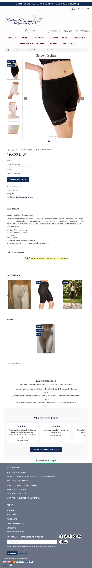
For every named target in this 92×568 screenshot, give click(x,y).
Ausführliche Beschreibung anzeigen (20, 197)
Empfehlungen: (13, 275)
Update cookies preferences (15, 531)
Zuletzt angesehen (15, 363)
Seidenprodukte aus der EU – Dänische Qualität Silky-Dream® (31, 477)
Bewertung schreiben (45, 150)
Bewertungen (26, 150)
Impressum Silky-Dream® (16, 489)
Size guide (10, 193)
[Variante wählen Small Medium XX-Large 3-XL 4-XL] (38, 300)
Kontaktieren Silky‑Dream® (17, 481)
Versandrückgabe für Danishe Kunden (22, 485)
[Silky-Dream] (22, 20)
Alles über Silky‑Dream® (16, 472)
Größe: (9, 169)
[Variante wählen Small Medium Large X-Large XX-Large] (12, 300)
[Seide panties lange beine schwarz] (53, 98)
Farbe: (9, 160)
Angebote (11, 319)
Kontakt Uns (83, 8)
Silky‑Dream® (20, 558)
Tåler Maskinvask (16, 252)
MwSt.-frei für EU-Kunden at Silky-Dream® (23, 498)
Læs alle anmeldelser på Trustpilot (46, 449)
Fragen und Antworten (16, 494)
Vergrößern (54, 141)
